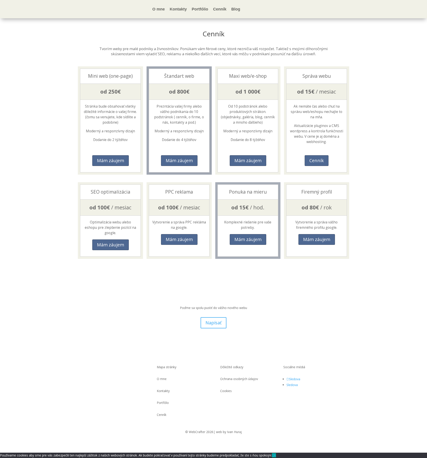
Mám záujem (110, 160)
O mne (158, 9)
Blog (235, 9)
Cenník (219, 9)
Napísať (213, 323)
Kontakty (178, 9)
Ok (274, 455)
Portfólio (200, 9)
